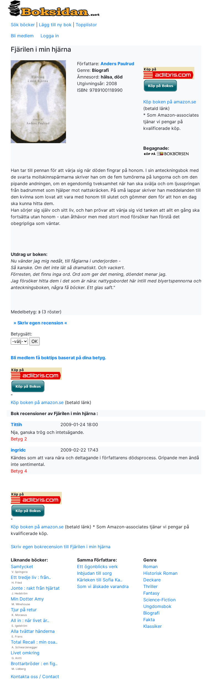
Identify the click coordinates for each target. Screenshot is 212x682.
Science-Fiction (159, 599)
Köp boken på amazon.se (169, 101)
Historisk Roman (160, 573)
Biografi (151, 613)
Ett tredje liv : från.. (31, 577)
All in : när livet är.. (30, 620)
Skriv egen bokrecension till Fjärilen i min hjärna (60, 546)
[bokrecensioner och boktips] (53, 8)
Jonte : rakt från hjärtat (35, 588)
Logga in (50, 35)
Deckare (152, 580)
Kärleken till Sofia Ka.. (99, 580)
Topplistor (86, 24)
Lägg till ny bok (55, 24)
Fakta (149, 619)
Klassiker (152, 626)
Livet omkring (25, 652)
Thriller (150, 586)
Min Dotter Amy (27, 599)
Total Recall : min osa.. (34, 642)
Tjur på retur (24, 609)
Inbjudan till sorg (94, 573)
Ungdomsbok (157, 606)
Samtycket (22, 566)
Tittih (16, 424)
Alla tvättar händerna (33, 631)
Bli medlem (22, 35)
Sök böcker (23, 24)
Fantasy (151, 593)
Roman (150, 566)
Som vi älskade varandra (103, 586)
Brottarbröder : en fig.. (34, 663)
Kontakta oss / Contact (35, 676)
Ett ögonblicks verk (97, 566)
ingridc (18, 450)
